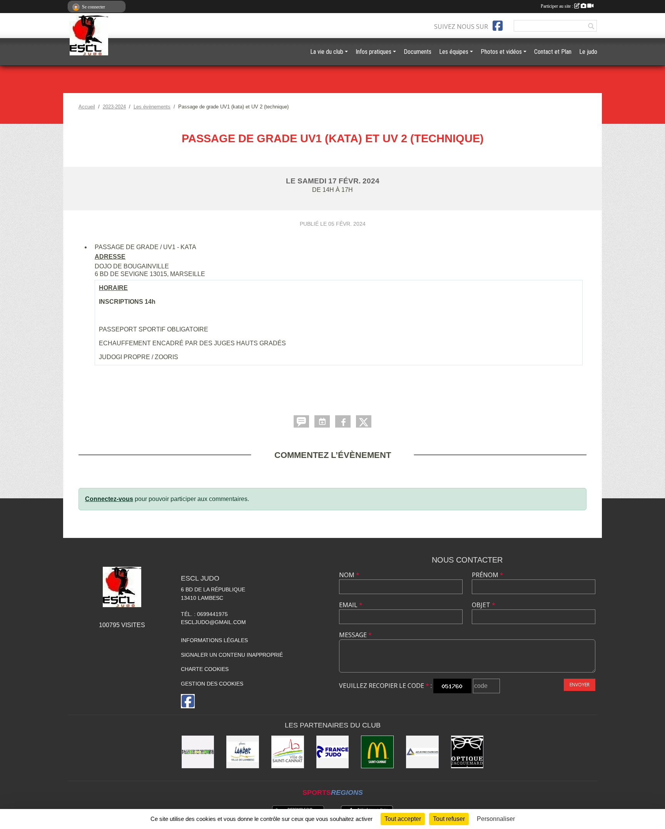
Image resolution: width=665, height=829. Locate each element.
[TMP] (198, 752)
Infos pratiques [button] (373, 51)
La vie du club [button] (326, 51)
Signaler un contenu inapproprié (232, 655)
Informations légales (214, 640)
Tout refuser (449, 819)
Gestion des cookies (212, 684)
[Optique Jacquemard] (467, 752)
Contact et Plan (552, 51)
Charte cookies (205, 669)
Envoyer (580, 684)
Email (351, 605)
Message (355, 635)
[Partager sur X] (363, 421)
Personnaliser (496, 819)
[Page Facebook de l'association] (498, 26)
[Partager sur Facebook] (343, 421)
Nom (349, 575)
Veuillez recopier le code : (385, 685)
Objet (483, 605)
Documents (417, 51)
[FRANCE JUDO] (332, 752)
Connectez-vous (109, 499)
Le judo (588, 51)
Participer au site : (557, 6)
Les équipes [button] (453, 51)
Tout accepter (402, 819)
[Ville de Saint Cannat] (287, 752)
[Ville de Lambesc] (242, 752)
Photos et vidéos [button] (501, 51)
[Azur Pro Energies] (422, 752)
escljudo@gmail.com (213, 622)
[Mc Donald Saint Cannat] (377, 752)
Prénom (487, 575)
